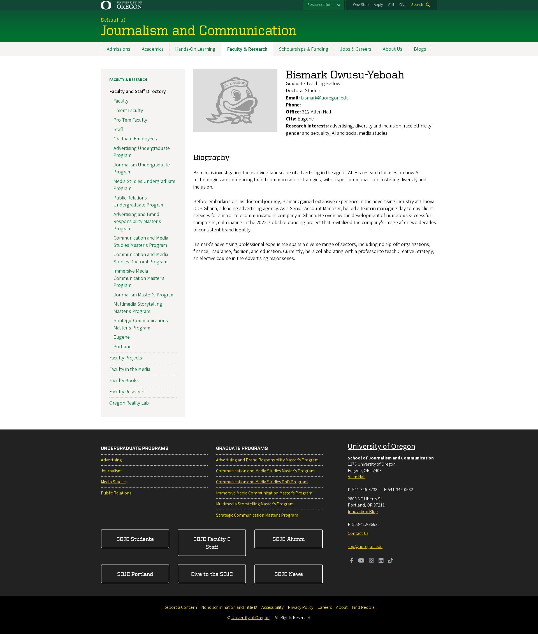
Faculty (120, 100)
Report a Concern (180, 607)
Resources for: (319, 5)
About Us (392, 49)
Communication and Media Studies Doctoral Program (140, 258)
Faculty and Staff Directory (137, 91)
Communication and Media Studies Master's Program (140, 241)
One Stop (361, 5)
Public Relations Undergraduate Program (138, 201)
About (342, 607)
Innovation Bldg (363, 511)
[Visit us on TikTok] (390, 561)
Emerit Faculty (128, 110)
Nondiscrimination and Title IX (229, 607)
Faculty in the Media (129, 369)
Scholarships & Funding (303, 49)
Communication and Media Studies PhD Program (262, 482)
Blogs (420, 49)
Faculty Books (124, 380)
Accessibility (272, 607)
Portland (122, 346)
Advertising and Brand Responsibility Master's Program (137, 221)
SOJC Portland (135, 574)
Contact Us (358, 533)
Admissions (118, 49)
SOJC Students (135, 539)
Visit (391, 5)
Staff (118, 129)
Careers (324, 607)
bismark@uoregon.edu (325, 97)
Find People (363, 607)
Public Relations (116, 493)
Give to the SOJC (212, 574)
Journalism (111, 471)
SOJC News (289, 574)
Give (403, 5)
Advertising (111, 460)
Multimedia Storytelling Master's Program (137, 308)
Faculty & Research (247, 49)
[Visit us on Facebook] (352, 561)
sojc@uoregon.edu (365, 547)
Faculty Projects (125, 357)
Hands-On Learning (195, 49)
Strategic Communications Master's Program (140, 324)
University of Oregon (381, 446)
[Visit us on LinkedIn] (381, 561)
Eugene (121, 337)
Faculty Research (126, 391)
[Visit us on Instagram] (371, 561)
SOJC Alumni (289, 539)
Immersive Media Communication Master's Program (264, 493)
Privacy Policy (300, 607)
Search (417, 5)
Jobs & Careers (355, 49)
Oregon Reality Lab (129, 403)
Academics (153, 49)
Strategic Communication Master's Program (257, 515)
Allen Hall (356, 477)
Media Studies (113, 482)
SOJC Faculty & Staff (212, 543)
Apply (378, 5)
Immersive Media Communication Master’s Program (138, 278)
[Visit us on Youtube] (361, 561)
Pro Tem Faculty (130, 120)
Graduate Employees (135, 138)
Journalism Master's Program (144, 294)
